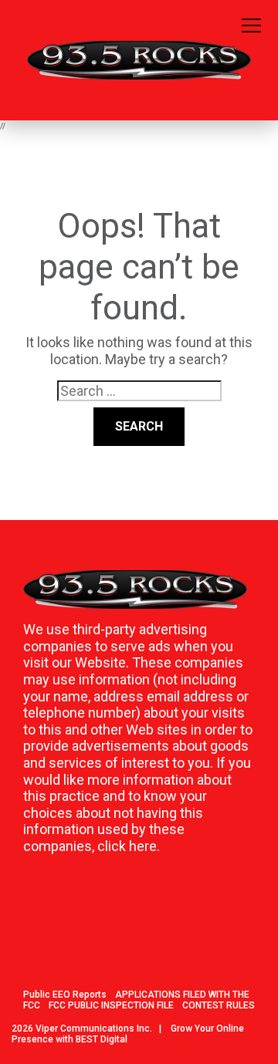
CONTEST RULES (218, 1005)
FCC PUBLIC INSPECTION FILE (111, 1005)
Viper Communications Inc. (94, 1028)
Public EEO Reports (65, 994)
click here (127, 846)
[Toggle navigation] (251, 26)
